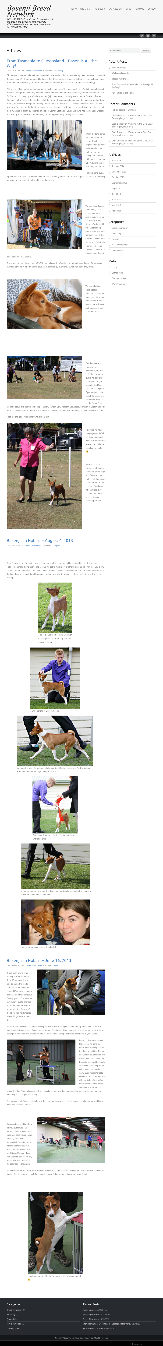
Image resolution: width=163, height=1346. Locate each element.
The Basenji (99, 8)
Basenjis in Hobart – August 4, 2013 (40, 540)
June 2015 (116, 160)
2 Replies (56, 546)
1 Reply (56, 965)
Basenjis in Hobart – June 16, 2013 (39, 960)
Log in (114, 267)
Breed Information (120, 228)
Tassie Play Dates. (120, 79)
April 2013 (116, 211)
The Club (85, 8)
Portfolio (139, 8)
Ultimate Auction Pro (152, 1344)
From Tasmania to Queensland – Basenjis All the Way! (52, 63)
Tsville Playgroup (120, 244)
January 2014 (118, 166)
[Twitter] (142, 35)
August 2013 (117, 188)
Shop (128, 8)
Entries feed (117, 273)
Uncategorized (118, 250)
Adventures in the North (123, 93)
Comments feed (119, 278)
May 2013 (116, 205)
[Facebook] (148, 35)
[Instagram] (154, 35)
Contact (152, 8)
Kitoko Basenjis (119, 68)
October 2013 (118, 177)
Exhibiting (116, 233)
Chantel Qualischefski (33, 71)
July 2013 (116, 194)
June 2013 (116, 199)
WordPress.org (118, 284)
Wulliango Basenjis (120, 73)
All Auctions (116, 8)
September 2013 (119, 183)
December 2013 (119, 172)
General (115, 239)
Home (73, 8)
